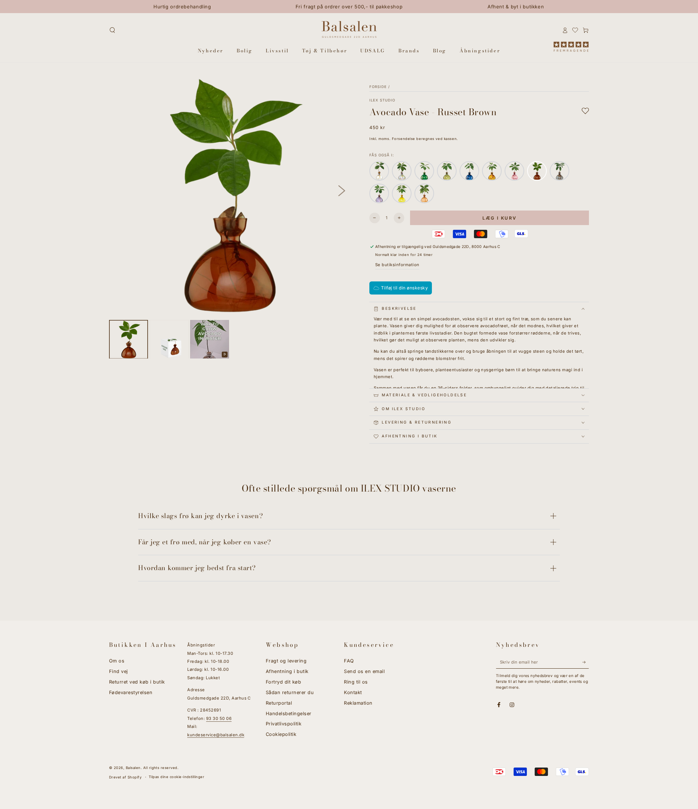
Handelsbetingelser (289, 713)
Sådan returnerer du (290, 692)
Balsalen (133, 768)
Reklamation (358, 703)
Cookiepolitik (281, 734)
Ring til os (356, 682)
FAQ (349, 661)
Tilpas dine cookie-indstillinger (176, 777)
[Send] (585, 662)
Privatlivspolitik (283, 723)
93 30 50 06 (219, 718)
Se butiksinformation (397, 264)
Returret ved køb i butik (137, 682)
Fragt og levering (286, 661)
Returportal (279, 703)
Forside (378, 87)
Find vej (118, 671)
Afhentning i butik (287, 671)
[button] (112, 30)
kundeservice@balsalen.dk (215, 734)
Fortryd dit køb (283, 682)
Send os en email (364, 671)
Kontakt (353, 692)
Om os (116, 661)
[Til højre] (341, 191)
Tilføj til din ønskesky (404, 288)
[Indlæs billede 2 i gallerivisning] (169, 339)
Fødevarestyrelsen (130, 692)
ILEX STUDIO (382, 100)
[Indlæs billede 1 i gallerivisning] (128, 339)
